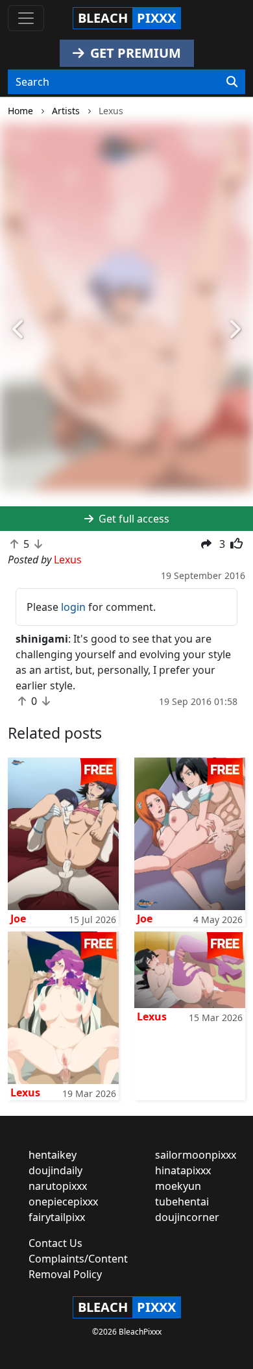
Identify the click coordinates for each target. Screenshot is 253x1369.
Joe (18, 918)
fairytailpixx (57, 1217)
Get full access (132, 519)
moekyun (178, 1186)
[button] (19, 329)
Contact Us (55, 1243)
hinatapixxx (183, 1170)
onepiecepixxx (63, 1201)
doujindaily (55, 1170)
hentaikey (53, 1155)
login (73, 607)
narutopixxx (58, 1186)
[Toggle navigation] (26, 18)
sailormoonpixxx (195, 1155)
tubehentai (182, 1201)
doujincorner (187, 1217)
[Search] (232, 81)
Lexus (25, 1092)
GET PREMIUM (134, 53)
